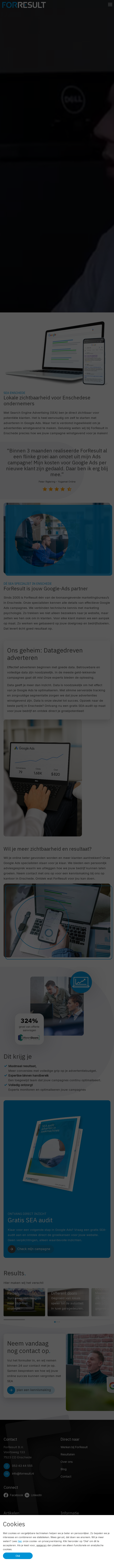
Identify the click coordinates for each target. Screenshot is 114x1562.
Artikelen (11, 1512)
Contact (66, 1476)
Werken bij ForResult (74, 1447)
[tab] (55, 1322)
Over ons (67, 1462)
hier (20, 1541)
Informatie (70, 1512)
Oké (18, 1555)
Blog (63, 1469)
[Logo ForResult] (24, 5)
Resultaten (68, 1454)
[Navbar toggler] (110, 5)
